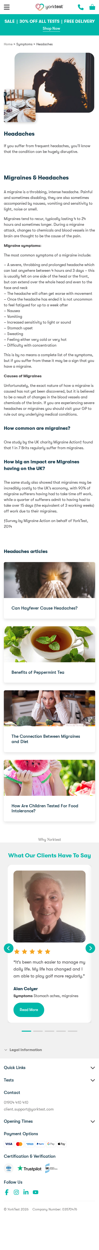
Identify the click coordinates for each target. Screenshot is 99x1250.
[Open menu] (7, 7)
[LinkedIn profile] (26, 1192)
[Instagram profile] (16, 1192)
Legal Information (26, 1050)
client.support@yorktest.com (29, 1109)
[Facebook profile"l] (7, 1192)
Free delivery (79, 21)
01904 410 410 (16, 1102)
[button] (26, 1031)
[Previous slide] (8, 948)
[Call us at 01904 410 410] (81, 7)
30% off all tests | (41, 21)
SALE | (12, 21)
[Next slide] (90, 948)
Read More (29, 1010)
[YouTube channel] (35, 1192)
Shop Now (51, 28)
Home (8, 44)
